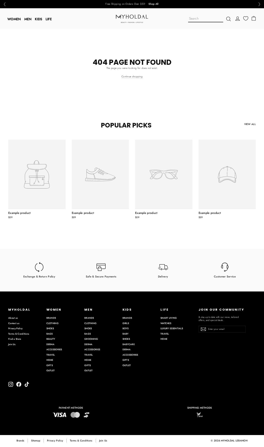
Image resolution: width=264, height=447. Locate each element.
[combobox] (205, 18)
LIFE (49, 19)
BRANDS (51, 318)
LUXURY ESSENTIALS (171, 328)
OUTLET (50, 370)
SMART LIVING (168, 318)
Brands (20, 440)
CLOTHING (52, 323)
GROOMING (91, 339)
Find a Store (14, 339)
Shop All (153, 4)
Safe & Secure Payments (101, 276)
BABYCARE (129, 344)
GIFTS (49, 365)
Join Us (11, 344)
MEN (28, 19)
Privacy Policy (15, 328)
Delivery (163, 276)
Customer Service (225, 276)
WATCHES (165, 323)
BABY (126, 333)
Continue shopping (132, 76)
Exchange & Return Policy (39, 276)
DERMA (50, 344)
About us (13, 318)
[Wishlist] (245, 18)
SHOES (50, 328)
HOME (49, 360)
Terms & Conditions (18, 333)
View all (250, 124)
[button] (4, 4)
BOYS (126, 328)
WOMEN (14, 19)
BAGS (49, 333)
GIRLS (126, 323)
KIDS (38, 19)
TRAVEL (50, 354)
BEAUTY (50, 339)
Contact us (13, 323)
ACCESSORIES (54, 349)
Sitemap (35, 440)
